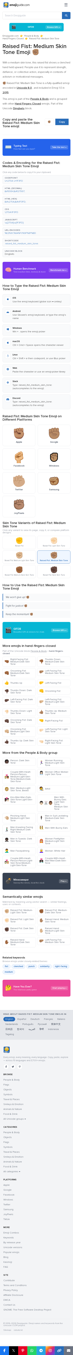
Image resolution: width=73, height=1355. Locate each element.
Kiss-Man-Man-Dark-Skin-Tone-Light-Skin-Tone (18, 799)
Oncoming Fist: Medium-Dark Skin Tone (17, 673)
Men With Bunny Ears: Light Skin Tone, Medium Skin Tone (53, 803)
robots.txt (18, 1330)
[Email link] (68, 1350)
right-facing (61, 966)
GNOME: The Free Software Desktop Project (27, 1309)
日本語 (9, 1029)
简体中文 (56, 1024)
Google (7, 1189)
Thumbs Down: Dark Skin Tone (18, 691)
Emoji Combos (11, 1232)
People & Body (31, 36)
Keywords (8, 1237)
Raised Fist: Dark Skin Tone (19, 929)
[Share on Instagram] (50, 1350)
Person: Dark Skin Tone (16, 761)
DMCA (6, 1300)
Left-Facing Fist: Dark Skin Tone (18, 700)
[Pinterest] (19, 1066)
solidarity (45, 966)
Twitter (6, 1204)
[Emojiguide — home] (16, 5)
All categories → (11, 1171)
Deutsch (35, 1019)
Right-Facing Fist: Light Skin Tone (51, 741)
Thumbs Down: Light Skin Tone (18, 712)
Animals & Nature (12, 1109)
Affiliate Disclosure (13, 1295)
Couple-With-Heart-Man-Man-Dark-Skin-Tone (52, 860)
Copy (62, 121)
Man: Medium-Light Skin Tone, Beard (17, 789)
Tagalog (9, 1034)
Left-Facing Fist (50, 683)
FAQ (5, 1266)
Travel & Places (11, 1099)
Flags (6, 1084)
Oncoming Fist (49, 691)
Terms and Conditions (15, 1285)
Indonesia (53, 1029)
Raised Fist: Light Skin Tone (19, 920)
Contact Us (9, 1304)
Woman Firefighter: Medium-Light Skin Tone (52, 841)
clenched (18, 966)
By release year (12, 1242)
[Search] (66, 15)
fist (6, 966)
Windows (8, 1199)
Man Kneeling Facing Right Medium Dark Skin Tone (18, 829)
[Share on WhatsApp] (31, 1350)
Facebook (8, 1194)
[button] (36, 179)
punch (32, 966)
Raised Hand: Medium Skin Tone (54, 920)
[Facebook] (6, 1066)
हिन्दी (42, 1029)
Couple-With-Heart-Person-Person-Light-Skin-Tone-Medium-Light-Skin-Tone (18, 862)
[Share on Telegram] (41, 1350)
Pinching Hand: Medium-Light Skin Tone (17, 818)
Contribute (9, 1280)
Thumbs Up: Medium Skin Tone (53, 712)
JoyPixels (8, 1214)
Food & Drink (10, 1114)
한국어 (20, 1029)
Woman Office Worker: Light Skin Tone (54, 773)
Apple (6, 1185)
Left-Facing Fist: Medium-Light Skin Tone (52, 702)
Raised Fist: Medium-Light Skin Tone (18, 911)
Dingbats (9, 254)
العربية (32, 1029)
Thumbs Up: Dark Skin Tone (19, 741)
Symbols (8, 1094)
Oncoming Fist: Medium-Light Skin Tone (17, 731)
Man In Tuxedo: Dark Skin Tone (18, 839)
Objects (7, 1089)
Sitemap (7, 1330)
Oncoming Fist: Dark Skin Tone (18, 721)
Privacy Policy (10, 1290)
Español (21, 1019)
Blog (5, 1257)
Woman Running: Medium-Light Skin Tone (52, 763)
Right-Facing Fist (51, 720)
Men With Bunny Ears (53, 828)
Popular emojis (11, 1252)
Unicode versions (12, 1247)
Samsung (8, 1209)
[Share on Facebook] (4, 1350)
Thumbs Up (13, 683)
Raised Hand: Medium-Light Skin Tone (52, 931)
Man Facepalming (16, 851)
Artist (44, 788)
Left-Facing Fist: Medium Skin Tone (52, 672)
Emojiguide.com (11, 36)
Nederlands (11, 1024)
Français (48, 1019)
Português (27, 1024)
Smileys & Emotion (13, 1104)
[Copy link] (59, 1350)
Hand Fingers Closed (13, 38)
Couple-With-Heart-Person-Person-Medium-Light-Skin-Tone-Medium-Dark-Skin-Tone (17, 776)
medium (9, 972)
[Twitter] (13, 1066)
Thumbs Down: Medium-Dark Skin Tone (51, 661)
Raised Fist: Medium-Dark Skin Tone (53, 911)
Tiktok (6, 1219)
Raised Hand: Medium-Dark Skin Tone (17, 942)
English (9, 1019)
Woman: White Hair (52, 851)
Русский (42, 1024)
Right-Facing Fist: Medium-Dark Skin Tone (17, 661)
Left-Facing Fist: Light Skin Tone (53, 730)
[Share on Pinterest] (22, 1350)
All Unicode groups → (14, 1118)
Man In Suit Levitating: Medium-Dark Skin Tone (53, 818)
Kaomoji (7, 1262)
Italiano (61, 1019)
